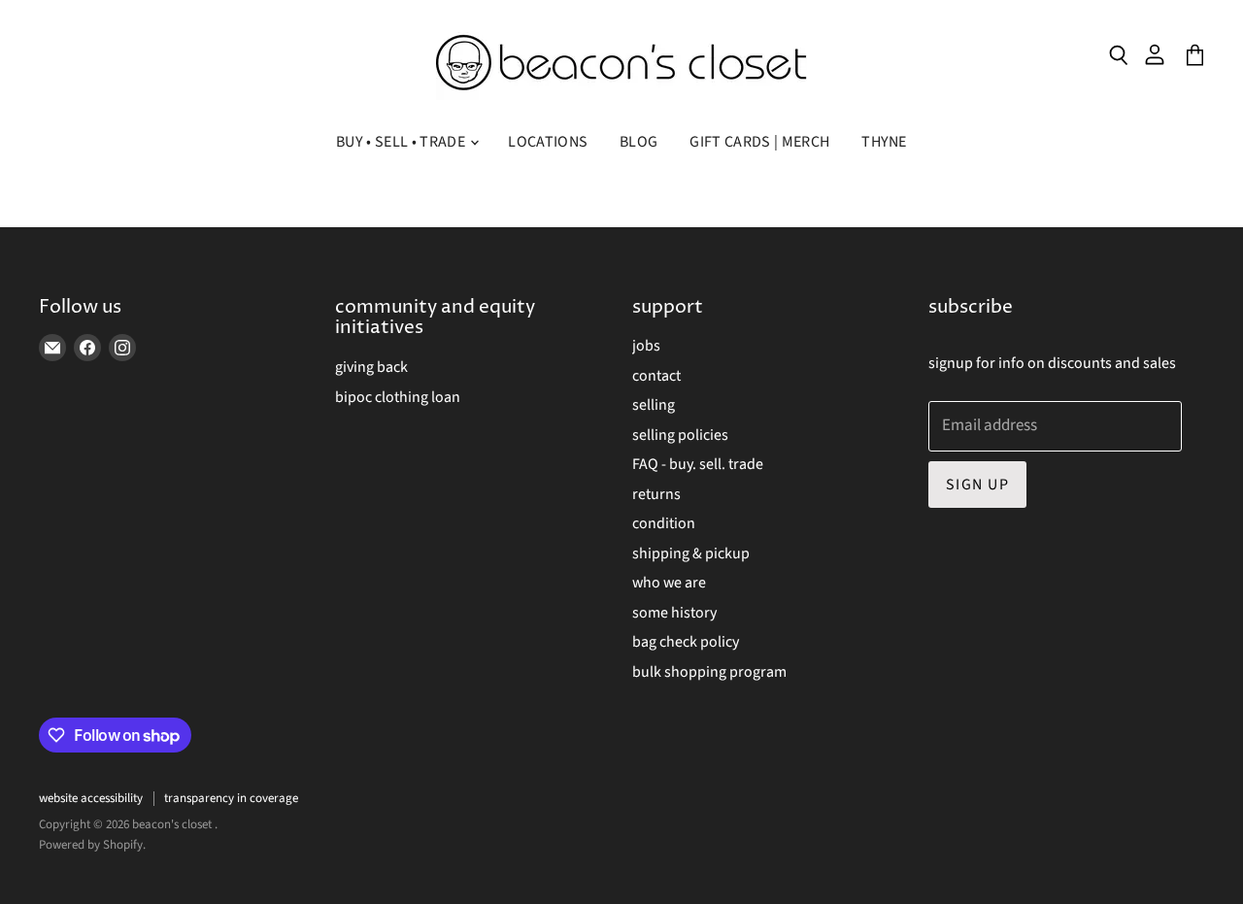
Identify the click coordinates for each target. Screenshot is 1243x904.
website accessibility (91, 798)
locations (548, 141)
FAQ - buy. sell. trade (697, 464)
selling (653, 405)
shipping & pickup (691, 553)
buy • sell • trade (402, 141)
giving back (371, 367)
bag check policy (685, 642)
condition (663, 523)
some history (674, 612)
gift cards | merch (759, 141)
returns (656, 494)
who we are (669, 582)
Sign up (977, 484)
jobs (646, 345)
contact (656, 375)
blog (638, 141)
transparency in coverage (231, 798)
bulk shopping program (709, 672)
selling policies (680, 435)
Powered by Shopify (91, 845)
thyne (884, 141)
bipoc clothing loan (397, 397)
